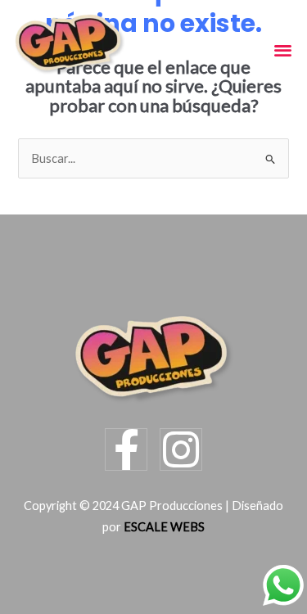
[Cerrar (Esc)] (202, 572)
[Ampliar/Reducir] (28, 572)
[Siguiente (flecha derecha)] (86, 600)
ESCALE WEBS (164, 527)
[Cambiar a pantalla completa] (86, 572)
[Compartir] (144, 572)
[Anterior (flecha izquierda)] (28, 600)
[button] (283, 49)
